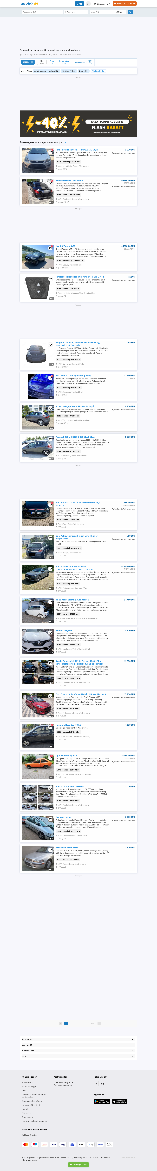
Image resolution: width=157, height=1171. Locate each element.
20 (61, 142)
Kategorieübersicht (31, 1105)
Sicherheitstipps (29, 1086)
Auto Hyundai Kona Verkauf (70, 786)
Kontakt (25, 1109)
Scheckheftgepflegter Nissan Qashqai (75, 406)
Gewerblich (64, 62)
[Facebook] (96, 1083)
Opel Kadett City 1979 (67, 755)
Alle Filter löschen (98, 71)
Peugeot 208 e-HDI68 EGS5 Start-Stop (75, 437)
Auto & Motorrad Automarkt (45, 71)
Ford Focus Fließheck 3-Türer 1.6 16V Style (77, 150)
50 (66, 142)
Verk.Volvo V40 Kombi (67, 847)
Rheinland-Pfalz (68, 71)
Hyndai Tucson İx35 (65, 246)
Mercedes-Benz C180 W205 (69, 180)
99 (85, 1023)
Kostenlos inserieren (126, 3)
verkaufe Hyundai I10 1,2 (68, 725)
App (80, 4)
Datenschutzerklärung (32, 1101)
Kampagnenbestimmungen (34, 1121)
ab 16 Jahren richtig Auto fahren (72, 600)
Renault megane (64, 630)
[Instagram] (102, 1083)
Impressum (27, 1117)
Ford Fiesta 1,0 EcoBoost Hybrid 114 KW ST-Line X (81, 694)
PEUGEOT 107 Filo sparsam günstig (73, 375)
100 (92, 1023)
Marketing (26, 1113)
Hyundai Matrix (63, 817)
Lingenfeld (82, 71)
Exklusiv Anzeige (29, 1135)
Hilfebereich (27, 1082)
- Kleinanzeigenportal (64, 1083)
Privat (52, 62)
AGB (24, 1090)
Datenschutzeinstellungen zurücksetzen (34, 1095)
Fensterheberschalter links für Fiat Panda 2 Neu (80, 277)
